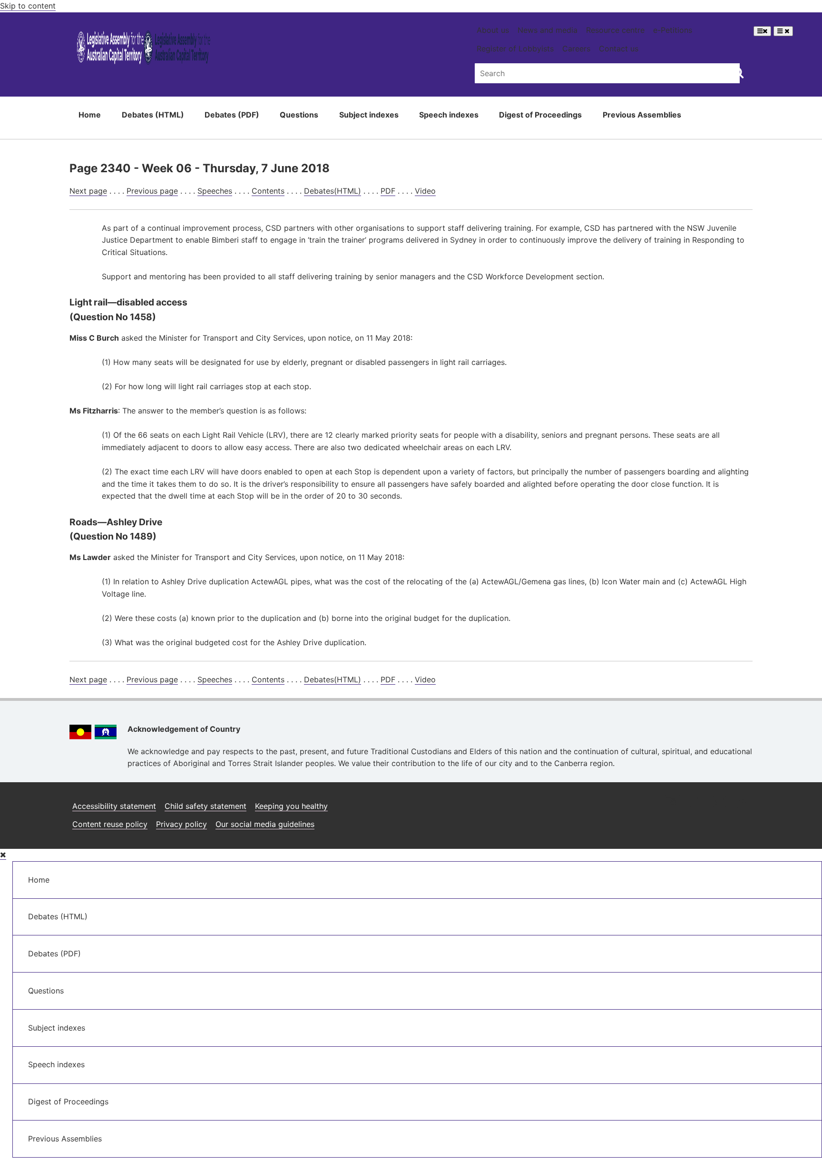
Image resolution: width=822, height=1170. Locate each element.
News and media (547, 30)
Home (89, 114)
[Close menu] (3, 855)
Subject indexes (369, 114)
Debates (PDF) (232, 114)
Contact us (618, 48)
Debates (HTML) (153, 114)
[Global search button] (738, 72)
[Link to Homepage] (144, 49)
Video (425, 191)
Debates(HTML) (332, 191)
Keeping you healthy (291, 806)
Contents (268, 191)
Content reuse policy (109, 824)
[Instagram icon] (672, 802)
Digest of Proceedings (540, 114)
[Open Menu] (762, 31)
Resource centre (615, 30)
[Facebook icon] (696, 802)
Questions (299, 114)
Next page (88, 191)
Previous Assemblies (642, 114)
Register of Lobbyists (515, 48)
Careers (576, 48)
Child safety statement (205, 806)
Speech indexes (449, 114)
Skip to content (28, 5)
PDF (388, 191)
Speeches (214, 191)
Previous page (152, 191)
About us (493, 30)
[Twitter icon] (719, 802)
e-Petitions (672, 30)
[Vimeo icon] (742, 802)
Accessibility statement (114, 806)
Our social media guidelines (264, 824)
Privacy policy (181, 824)
